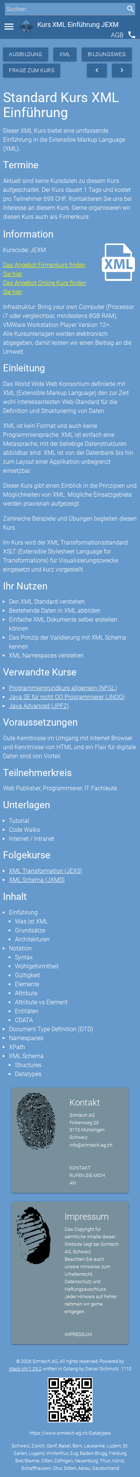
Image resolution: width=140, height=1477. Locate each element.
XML (65, 54)
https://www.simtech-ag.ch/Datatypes (70, 1433)
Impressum (78, 1334)
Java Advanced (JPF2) (39, 706)
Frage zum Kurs (31, 70)
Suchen (13, 23)
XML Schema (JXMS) (37, 879)
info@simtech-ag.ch (90, 1145)
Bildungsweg (107, 54)
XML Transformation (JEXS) (45, 870)
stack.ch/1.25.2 (25, 1369)
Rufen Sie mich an (87, 1179)
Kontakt (80, 1168)
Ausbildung (25, 54)
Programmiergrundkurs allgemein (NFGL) (63, 688)
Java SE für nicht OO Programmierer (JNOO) (67, 697)
